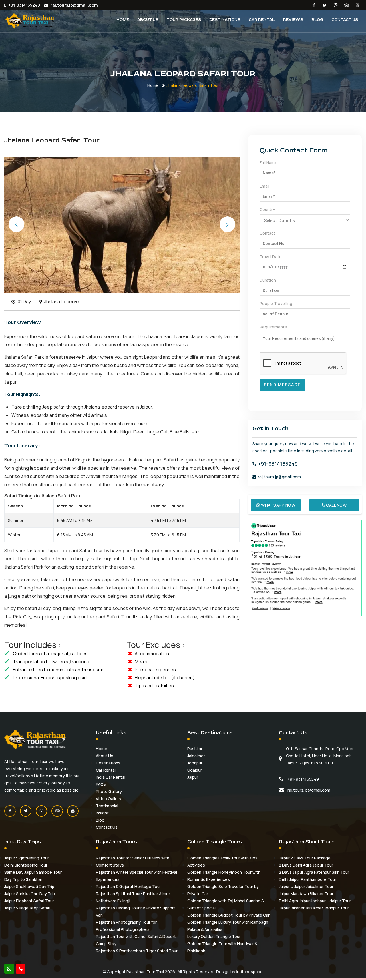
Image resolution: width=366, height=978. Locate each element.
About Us (147, 19)
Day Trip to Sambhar (23, 879)
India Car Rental (110, 777)
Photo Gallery (109, 791)
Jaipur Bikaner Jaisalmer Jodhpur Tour (314, 908)
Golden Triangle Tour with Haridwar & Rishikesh (222, 947)
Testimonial (107, 805)
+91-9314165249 (278, 463)
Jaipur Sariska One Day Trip (29, 893)
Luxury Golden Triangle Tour (214, 936)
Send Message (282, 385)
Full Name (268, 162)
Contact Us (344, 19)
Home (122, 19)
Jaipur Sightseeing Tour (26, 858)
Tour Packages (184, 19)
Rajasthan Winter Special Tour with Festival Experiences (136, 875)
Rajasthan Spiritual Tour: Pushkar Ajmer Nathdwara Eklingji (133, 897)
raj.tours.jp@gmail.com (279, 476)
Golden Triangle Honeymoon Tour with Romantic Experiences (223, 875)
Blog (317, 19)
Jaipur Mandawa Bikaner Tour (306, 893)
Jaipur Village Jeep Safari (27, 908)
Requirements (273, 327)
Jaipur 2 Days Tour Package (305, 858)
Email (264, 186)
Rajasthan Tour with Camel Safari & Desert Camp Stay (136, 940)
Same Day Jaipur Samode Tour (33, 872)
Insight (102, 813)
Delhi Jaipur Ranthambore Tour (307, 879)
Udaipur (194, 770)
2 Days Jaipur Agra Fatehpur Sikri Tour (314, 872)
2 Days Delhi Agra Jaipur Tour (306, 865)
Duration (268, 280)
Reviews (293, 19)
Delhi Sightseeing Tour (25, 865)
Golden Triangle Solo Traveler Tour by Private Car (223, 890)
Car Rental (262, 19)
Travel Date (271, 256)
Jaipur (192, 777)
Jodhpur (194, 763)
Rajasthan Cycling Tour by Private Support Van (135, 911)
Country (267, 209)
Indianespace (249, 971)
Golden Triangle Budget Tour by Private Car (228, 915)
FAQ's (101, 784)
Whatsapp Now (277, 505)
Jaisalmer (196, 755)
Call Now (336, 505)
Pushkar (194, 748)
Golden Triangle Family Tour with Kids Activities (222, 861)
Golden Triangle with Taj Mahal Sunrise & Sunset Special (225, 904)
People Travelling (276, 303)
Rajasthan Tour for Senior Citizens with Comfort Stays (132, 861)
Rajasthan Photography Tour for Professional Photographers (126, 925)
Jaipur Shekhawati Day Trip (29, 886)
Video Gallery (108, 798)
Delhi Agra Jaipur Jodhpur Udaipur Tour (315, 900)
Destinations (224, 19)
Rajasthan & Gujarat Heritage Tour (128, 886)
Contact (267, 233)
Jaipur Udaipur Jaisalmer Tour (306, 886)
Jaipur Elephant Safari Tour (29, 900)
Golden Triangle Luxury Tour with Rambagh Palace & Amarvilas (227, 925)
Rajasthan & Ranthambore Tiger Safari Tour (137, 950)
